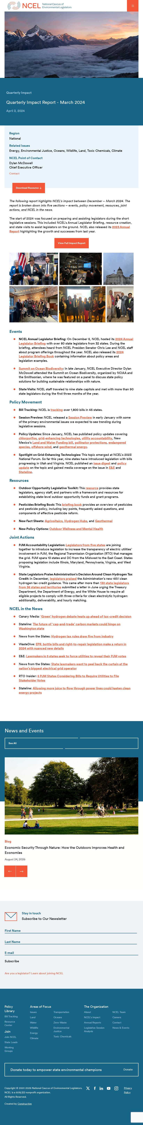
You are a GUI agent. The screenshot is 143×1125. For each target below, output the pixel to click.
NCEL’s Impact (92, 1017)
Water (33, 1022)
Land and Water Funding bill (52, 442)
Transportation (61, 1012)
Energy (34, 1032)
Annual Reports (92, 1022)
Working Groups (9, 1049)
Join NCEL (10, 1036)
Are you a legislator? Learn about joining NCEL (34, 973)
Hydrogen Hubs (75, 521)
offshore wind (41, 447)
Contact (14, 173)
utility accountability (97, 438)
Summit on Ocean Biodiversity (41, 368)
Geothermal (103, 521)
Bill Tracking (11, 1016)
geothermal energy (73, 447)
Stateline (25, 472)
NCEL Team (119, 1012)
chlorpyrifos (28, 438)
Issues (33, 1012)
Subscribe (12, 961)
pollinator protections (91, 442)
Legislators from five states (85, 545)
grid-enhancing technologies (59, 438)
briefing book (72, 504)
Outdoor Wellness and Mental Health (76, 529)
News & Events (120, 1027)
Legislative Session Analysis (94, 1029)
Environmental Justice (61, 1029)
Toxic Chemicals (62, 1036)
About (87, 1012)
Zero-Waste (60, 1022)
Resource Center (10, 1023)
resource (92, 488)
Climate (34, 1038)
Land (32, 1017)
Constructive (25, 1103)
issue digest (101, 463)
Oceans (58, 1017)
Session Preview (80, 417)
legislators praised (63, 578)
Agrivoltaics (54, 521)
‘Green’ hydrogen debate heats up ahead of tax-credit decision (85, 616)
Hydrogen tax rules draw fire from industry (82, 636)
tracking (57, 410)
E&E (112, 467)
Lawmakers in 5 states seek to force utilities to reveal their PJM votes (76, 656)
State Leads (11, 1042)
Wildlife (34, 1027)
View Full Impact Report (71, 243)
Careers (116, 1017)
